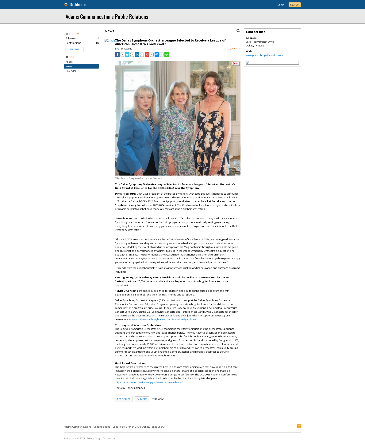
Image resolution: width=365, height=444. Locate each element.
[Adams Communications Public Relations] (247, 63)
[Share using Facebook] (117, 56)
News (69, 66)
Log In (281, 4)
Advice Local (70, 438)
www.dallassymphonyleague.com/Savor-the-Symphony (164, 319)
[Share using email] (157, 56)
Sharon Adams (123, 48)
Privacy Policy (93, 438)
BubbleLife (78, 4)
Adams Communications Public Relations (107, 16)
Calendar (71, 71)
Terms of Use (109, 438)
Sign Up (294, 4)
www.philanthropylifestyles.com (264, 55)
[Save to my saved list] (166, 56)
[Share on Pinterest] (236, 64)
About (69, 61)
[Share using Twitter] (127, 56)
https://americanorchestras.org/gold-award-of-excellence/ (148, 382)
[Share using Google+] (147, 56)
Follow (74, 49)
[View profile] (111, 40)
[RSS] (299, 426)
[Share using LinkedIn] (137, 56)
